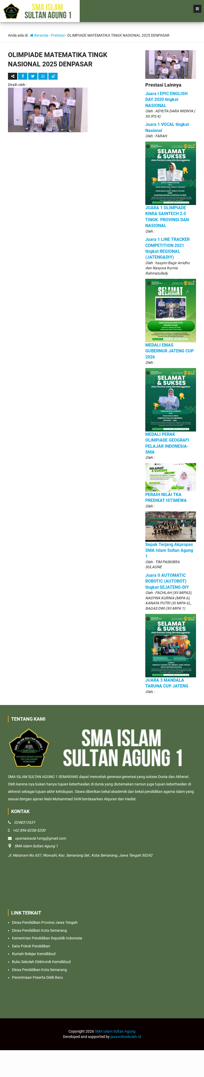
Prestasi (58, 35)
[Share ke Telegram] (53, 76)
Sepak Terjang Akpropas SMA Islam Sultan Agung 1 (169, 550)
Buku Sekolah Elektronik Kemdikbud (41, 962)
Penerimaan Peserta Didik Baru (37, 977)
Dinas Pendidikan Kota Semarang (39, 930)
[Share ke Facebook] (23, 76)
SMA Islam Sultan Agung (115, 1031)
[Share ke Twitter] (33, 76)
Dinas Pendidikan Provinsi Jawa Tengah (45, 922)
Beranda (40, 35)
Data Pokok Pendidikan (31, 946)
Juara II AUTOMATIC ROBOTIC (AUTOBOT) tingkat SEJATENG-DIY (167, 581)
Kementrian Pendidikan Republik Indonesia (47, 938)
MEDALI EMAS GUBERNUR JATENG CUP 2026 (169, 351)
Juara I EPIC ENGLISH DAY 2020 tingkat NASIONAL (166, 99)
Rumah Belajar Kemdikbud (34, 954)
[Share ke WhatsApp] (43, 76)
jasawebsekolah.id (125, 1037)
